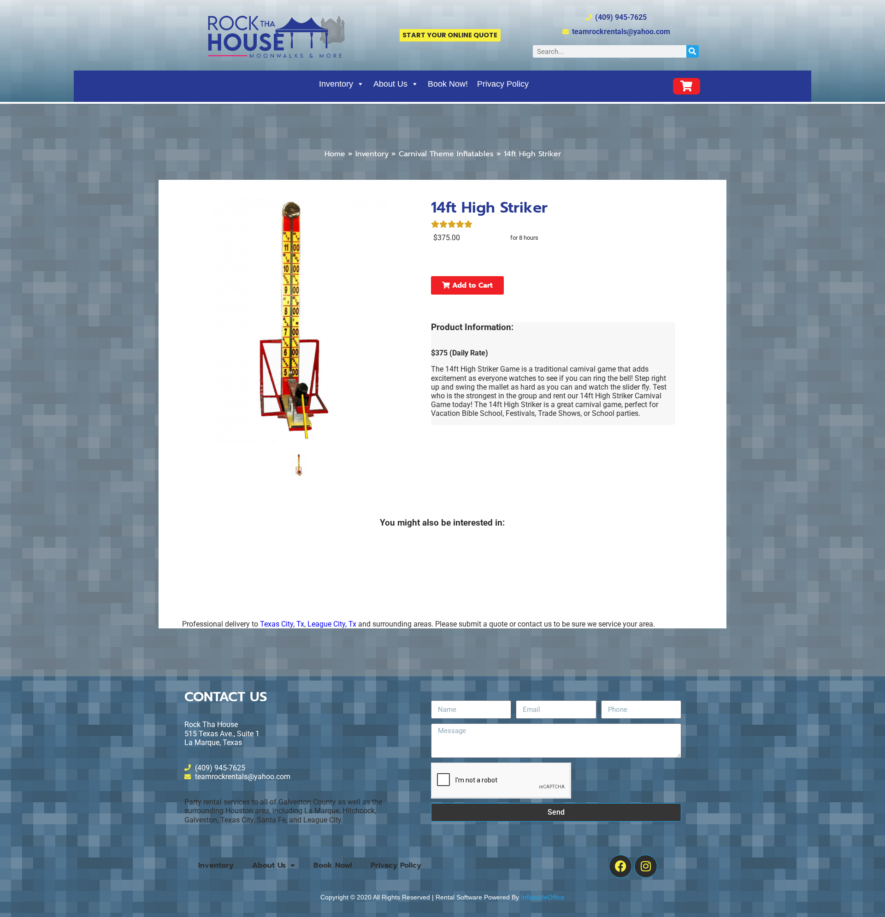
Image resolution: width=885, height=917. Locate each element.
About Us (390, 84)
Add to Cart (471, 285)
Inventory (336, 84)
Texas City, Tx (282, 624)
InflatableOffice (543, 897)
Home (334, 154)
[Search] (692, 51)
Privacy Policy (503, 84)
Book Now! (448, 84)
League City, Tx (331, 624)
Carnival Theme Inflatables (446, 154)
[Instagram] (645, 866)
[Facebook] (620, 866)
